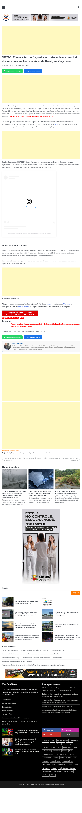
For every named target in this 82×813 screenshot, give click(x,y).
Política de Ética (7, 714)
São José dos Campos (49, 764)
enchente (27, 453)
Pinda (70, 751)
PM (57, 754)
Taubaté (70, 764)
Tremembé (46, 768)
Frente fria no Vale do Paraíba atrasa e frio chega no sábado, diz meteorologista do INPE (40, 493)
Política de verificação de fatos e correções (15, 718)
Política (56, 757)
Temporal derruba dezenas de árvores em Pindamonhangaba (66, 492)
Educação (69, 744)
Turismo (65, 768)
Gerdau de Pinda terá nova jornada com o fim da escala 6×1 (26, 602)
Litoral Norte (47, 751)
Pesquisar (5, 588)
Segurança (66, 761)
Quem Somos (6, 700)
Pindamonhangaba (48, 754)
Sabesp (53, 761)
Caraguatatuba (74, 740)
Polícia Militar (47, 757)
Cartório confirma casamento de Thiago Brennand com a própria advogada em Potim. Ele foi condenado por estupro (25, 741)
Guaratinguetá (67, 747)
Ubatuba (72, 768)
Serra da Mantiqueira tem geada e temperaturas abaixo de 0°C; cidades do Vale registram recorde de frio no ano (14, 494)
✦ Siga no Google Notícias (32, 71)
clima (58, 744)
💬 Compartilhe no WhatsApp (12, 71)
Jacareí (75, 747)
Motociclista (56, 751)
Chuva (21, 453)
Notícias (64, 751)
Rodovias (45, 761)
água (56, 124)
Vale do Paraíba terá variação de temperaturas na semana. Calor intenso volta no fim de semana (26, 625)
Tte (60, 768)
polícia (72, 754)
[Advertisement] (41, 40)
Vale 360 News (47, 771)
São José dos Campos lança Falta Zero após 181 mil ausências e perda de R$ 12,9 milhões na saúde (27, 614)
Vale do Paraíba (24, 307)
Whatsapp (66, 304)
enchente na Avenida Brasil (40, 453)
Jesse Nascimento (17, 343)
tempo (49, 304)
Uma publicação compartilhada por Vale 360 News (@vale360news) (29, 233)
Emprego (45, 747)
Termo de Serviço (7, 711)
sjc (71, 761)
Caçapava (14, 453)
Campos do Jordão (62, 740)
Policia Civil (63, 754)
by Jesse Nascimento (22, 65)
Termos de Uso (7, 707)
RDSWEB (60, 784)
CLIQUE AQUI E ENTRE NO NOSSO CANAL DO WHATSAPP (32, 116)
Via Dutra (46, 775)
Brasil (53, 740)
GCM (59, 747)
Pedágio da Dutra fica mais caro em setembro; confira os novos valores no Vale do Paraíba (67, 614)
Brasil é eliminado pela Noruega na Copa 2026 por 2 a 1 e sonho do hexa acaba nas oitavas (27, 732)
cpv (63, 744)
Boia (8, 453)
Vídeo (17, 450)
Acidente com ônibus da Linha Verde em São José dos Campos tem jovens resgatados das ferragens (27, 637)
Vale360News (58, 771)
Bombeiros (46, 740)
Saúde (58, 761)
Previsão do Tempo (8, 450)
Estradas (53, 747)
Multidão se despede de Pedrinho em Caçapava (17, 661)
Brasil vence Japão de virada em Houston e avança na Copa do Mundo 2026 (27, 751)
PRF (75, 757)
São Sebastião (61, 764)
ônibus (53, 775)
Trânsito (54, 768)
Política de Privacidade (9, 703)
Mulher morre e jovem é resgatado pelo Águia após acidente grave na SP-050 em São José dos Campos (67, 637)
